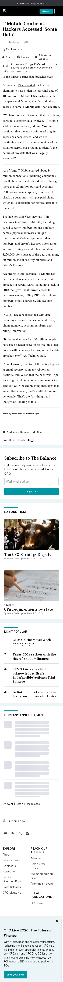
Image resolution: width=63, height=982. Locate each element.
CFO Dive (37, 903)
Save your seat (15, 974)
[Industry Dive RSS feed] (27, 833)
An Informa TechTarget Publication (31, 3)
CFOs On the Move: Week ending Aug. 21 (32, 642)
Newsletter (9, 871)
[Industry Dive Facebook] (12, 833)
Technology (26, 440)
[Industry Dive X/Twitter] (20, 833)
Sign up (46, 11)
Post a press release (28, 804)
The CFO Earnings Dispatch (29, 554)
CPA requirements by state (28, 609)
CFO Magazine (12, 892)
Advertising (37, 858)
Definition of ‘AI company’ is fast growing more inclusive (34, 694)
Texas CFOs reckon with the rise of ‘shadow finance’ (34, 656)
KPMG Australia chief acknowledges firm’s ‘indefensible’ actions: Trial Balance (34, 675)
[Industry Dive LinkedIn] (5, 833)
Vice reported (26, 85)
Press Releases (12, 887)
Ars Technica (28, 273)
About (6, 854)
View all (8, 804)
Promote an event (42, 883)
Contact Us (9, 866)
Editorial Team (11, 860)
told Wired (21, 374)
